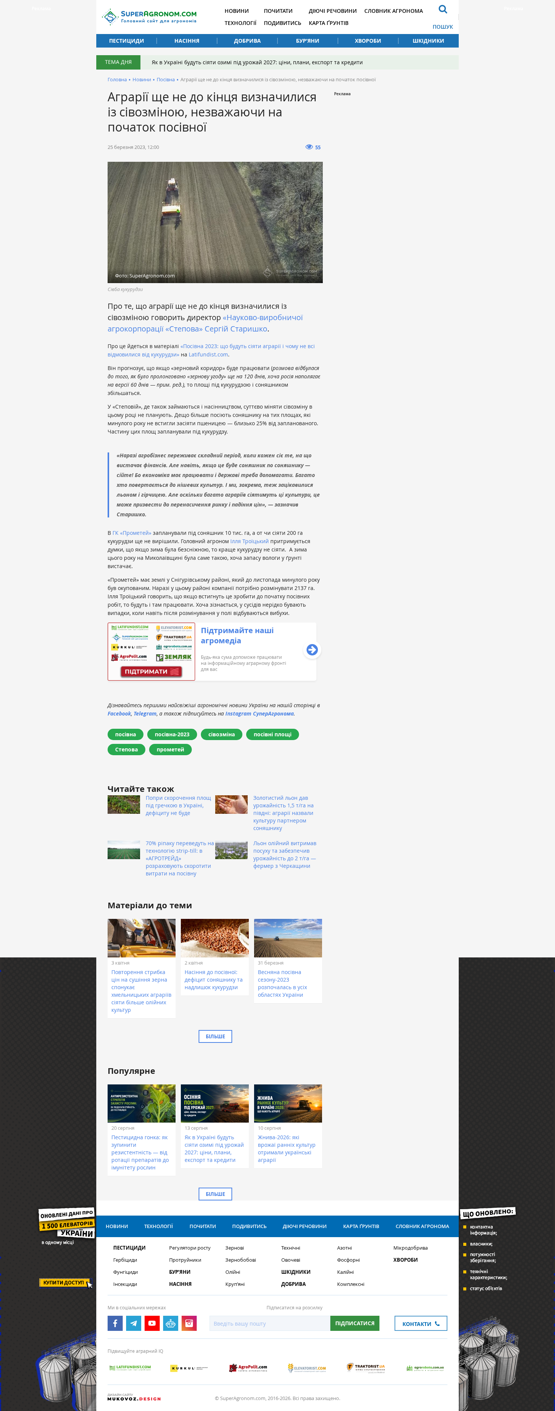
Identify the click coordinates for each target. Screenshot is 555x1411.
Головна (117, 79)
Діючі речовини (333, 10)
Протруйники (185, 1260)
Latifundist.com (208, 354)
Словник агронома (393, 10)
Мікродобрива (410, 1248)
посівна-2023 (172, 734)
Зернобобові (240, 1260)
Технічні (290, 1248)
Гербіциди (125, 1260)
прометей (170, 749)
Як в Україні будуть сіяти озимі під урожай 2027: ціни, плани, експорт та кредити (257, 62)
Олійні (232, 1272)
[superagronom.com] (149, 17)
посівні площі (272, 734)
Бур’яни (307, 40)
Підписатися (355, 1323)
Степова (126, 749)
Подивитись (282, 22)
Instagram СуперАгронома (259, 713)
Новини (237, 10)
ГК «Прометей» (132, 532)
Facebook (119, 713)
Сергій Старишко (235, 329)
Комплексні (350, 1284)
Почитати (278, 10)
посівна (125, 734)
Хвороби (368, 40)
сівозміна (221, 734)
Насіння (186, 40)
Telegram (145, 713)
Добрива (247, 40)
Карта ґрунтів (328, 22)
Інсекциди (125, 1284)
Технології (240, 22)
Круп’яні (235, 1284)
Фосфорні (348, 1260)
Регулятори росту (190, 1248)
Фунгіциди (125, 1272)
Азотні (344, 1248)
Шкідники (428, 40)
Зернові (234, 1248)
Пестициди (126, 40)
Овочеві (290, 1260)
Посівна (166, 79)
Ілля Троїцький (249, 541)
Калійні (345, 1272)
